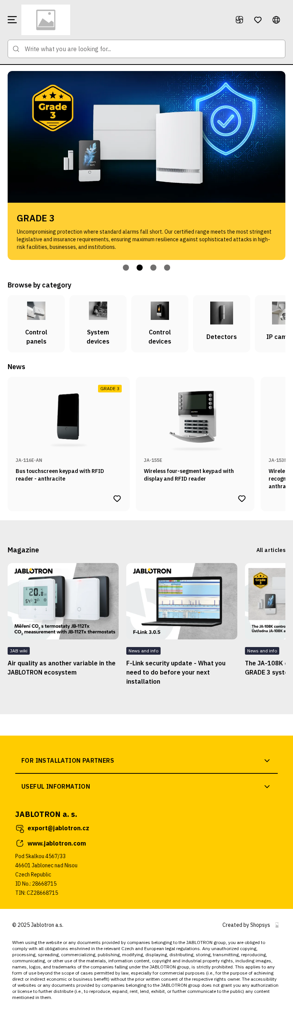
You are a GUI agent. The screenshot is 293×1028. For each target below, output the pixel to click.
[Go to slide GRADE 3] (140, 268)
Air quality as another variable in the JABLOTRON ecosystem (62, 667)
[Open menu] (12, 19)
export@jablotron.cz (58, 828)
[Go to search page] (16, 48)
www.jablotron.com (56, 843)
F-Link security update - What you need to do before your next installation (175, 672)
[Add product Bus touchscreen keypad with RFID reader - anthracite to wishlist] (117, 498)
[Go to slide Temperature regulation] (167, 268)
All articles (270, 550)
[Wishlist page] (258, 19)
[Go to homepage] (123, 20)
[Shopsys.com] (277, 925)
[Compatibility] (239, 19)
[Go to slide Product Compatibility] (153, 268)
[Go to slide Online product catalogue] (126, 268)
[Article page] (63, 601)
